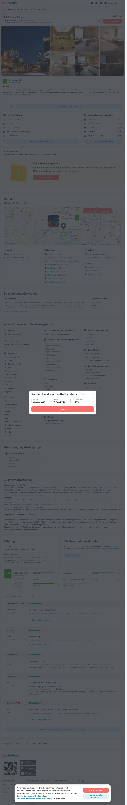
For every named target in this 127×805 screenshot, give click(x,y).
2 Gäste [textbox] (78, 402)
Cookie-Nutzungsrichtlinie (28, 796)
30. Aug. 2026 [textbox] (58, 402)
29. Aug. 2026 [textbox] (39, 402)
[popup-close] (93, 394)
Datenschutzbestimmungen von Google (34, 798)
